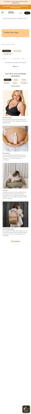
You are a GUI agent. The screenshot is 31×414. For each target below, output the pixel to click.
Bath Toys (6, 83)
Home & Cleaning (15, 86)
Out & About (24, 83)
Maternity (7, 79)
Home (3, 44)
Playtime (24, 79)
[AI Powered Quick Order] (26, 409)
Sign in (20, 13)
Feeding (16, 79)
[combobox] (15, 18)
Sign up (27, 13)
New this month (17, 51)
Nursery (15, 83)
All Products (7, 51)
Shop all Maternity (15, 241)
